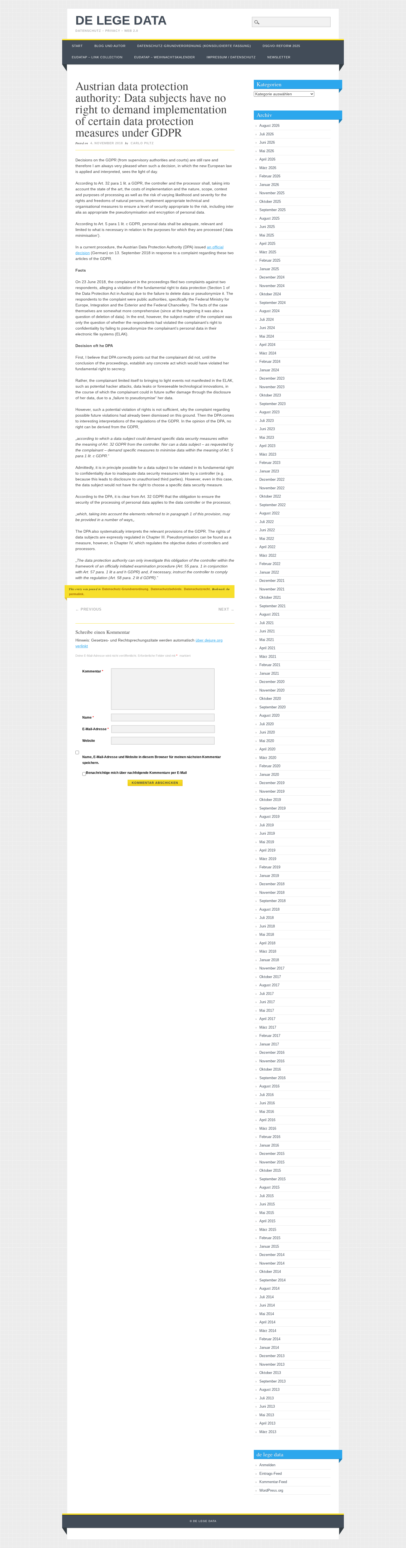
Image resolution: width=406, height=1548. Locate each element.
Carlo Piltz (142, 143)
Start (77, 46)
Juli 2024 (266, 319)
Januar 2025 (269, 269)
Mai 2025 (266, 235)
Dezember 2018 (271, 884)
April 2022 (267, 547)
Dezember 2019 (271, 783)
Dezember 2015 (271, 1154)
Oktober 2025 (270, 201)
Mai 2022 (266, 539)
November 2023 (271, 387)
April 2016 (267, 1120)
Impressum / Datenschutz (231, 57)
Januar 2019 (269, 876)
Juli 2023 (266, 421)
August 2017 (269, 985)
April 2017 (267, 1019)
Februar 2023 (269, 463)
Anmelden (267, 1465)
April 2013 (267, 1423)
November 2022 (271, 488)
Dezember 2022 (271, 479)
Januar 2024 (269, 370)
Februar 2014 (269, 1339)
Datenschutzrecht (197, 589)
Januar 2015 (269, 1246)
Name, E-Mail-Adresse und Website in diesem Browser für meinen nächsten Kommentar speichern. (151, 760)
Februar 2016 (269, 1137)
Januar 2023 (269, 471)
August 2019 (269, 816)
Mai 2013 (266, 1415)
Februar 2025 (269, 260)
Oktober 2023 (270, 395)
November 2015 (271, 1162)
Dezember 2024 (271, 277)
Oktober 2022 (270, 496)
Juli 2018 (266, 918)
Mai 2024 (266, 336)
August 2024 (269, 311)
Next (226, 609)
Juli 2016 (266, 1095)
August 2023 (269, 412)
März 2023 (267, 454)
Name (88, 717)
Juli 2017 (266, 994)
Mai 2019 (266, 842)
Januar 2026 (269, 185)
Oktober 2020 (270, 699)
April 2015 (267, 1221)
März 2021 (267, 657)
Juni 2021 (267, 631)
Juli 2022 (266, 522)
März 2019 (267, 859)
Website (88, 741)
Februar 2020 (269, 766)
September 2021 (272, 606)
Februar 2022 (269, 564)
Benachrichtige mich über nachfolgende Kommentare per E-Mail (136, 773)
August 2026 (269, 125)
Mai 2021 (266, 640)
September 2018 (272, 901)
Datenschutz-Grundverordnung (125, 589)
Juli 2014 (266, 1297)
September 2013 (272, 1381)
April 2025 (267, 243)
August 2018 (269, 909)
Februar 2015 (269, 1238)
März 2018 (267, 951)
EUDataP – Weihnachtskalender (164, 57)
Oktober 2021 (270, 597)
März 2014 (267, 1331)
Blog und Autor (110, 46)
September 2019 (272, 808)
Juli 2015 (266, 1196)
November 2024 (271, 286)
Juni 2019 (267, 833)
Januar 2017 (269, 1044)
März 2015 (267, 1230)
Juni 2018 (267, 926)
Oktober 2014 (270, 1272)
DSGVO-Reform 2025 (281, 46)
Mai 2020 (266, 741)
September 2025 (272, 210)
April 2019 (267, 850)
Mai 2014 (266, 1314)
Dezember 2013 (271, 1356)
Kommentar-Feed (273, 1482)
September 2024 (272, 303)
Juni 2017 (267, 1002)
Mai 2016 (266, 1112)
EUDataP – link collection (97, 57)
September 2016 (272, 1078)
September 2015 (272, 1179)
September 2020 (272, 707)
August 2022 (269, 513)
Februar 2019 (269, 867)
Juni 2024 (267, 328)
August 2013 (269, 1389)
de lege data (121, 20)
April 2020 (267, 749)
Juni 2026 (267, 142)
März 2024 (267, 353)
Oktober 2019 (270, 800)
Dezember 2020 (271, 682)
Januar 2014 (269, 1347)
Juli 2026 (266, 134)
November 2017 (271, 968)
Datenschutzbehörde (166, 589)
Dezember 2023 (271, 378)
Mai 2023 (266, 437)
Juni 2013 (267, 1406)
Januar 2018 (269, 960)
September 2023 (272, 404)
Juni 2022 (267, 530)
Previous (88, 609)
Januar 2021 (269, 673)
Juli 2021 (266, 623)
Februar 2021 (269, 665)
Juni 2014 (267, 1305)
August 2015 (269, 1187)
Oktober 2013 (270, 1373)
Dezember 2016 (271, 1052)
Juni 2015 (267, 1204)
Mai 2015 (266, 1213)
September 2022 (272, 505)
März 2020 (267, 758)
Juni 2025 (267, 227)
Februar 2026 (269, 176)
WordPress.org (271, 1490)
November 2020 (271, 690)
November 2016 (271, 1061)
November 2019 (271, 791)
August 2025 (269, 218)
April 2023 (267, 446)
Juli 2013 (266, 1398)
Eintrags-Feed (270, 1473)
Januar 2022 (269, 572)
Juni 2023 (267, 429)
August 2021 (269, 614)
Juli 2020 (266, 724)
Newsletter (279, 57)
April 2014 (267, 1322)
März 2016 (267, 1128)
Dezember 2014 (271, 1255)
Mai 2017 (266, 1010)
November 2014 (271, 1263)
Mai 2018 (266, 934)
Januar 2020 (269, 774)
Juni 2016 (267, 1103)
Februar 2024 (269, 361)
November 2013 (271, 1364)
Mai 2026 (266, 151)
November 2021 (271, 589)
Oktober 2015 (270, 1170)
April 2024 (267, 345)
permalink (76, 594)
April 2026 (267, 159)
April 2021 (267, 648)
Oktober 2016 (270, 1069)
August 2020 (269, 715)
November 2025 (271, 193)
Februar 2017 (269, 1036)
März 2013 (267, 1432)
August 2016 (269, 1086)
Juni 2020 (267, 732)
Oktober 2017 (270, 977)
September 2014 (272, 1280)
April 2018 (267, 943)
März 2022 (267, 555)
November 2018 (271, 892)
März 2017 (267, 1027)
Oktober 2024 (270, 294)
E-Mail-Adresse (95, 729)
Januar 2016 (269, 1145)
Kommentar (92, 671)
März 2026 (267, 168)
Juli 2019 (266, 825)
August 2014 (269, 1288)
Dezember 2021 (271, 581)
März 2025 (267, 252)
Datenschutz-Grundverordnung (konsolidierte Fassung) (194, 46)
